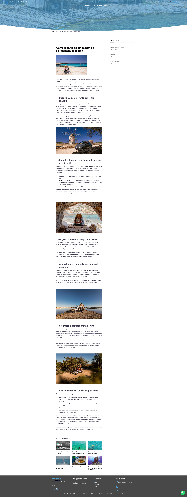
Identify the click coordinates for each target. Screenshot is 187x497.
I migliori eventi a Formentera (79, 466)
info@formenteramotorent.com (23, 1)
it (175, 1)
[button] (183, 493)
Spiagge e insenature (115, 59)
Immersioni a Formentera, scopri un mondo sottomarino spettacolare (95, 468)
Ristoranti (113, 54)
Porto (96, 482)
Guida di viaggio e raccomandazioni (118, 47)
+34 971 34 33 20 (13, 1)
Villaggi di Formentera (116, 63)
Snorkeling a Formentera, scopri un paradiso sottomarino (94, 453)
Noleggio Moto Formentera (117, 52)
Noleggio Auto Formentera (116, 49)
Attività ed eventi (77, 42)
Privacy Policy (94, 493)
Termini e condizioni (109, 493)
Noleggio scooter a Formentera (79, 483)
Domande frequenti (119, 493)
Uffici (96, 486)
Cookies (101, 493)
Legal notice (86, 493)
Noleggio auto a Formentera (78, 482)
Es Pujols (61, 180)
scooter (69, 108)
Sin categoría (114, 56)
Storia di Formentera (115, 61)
